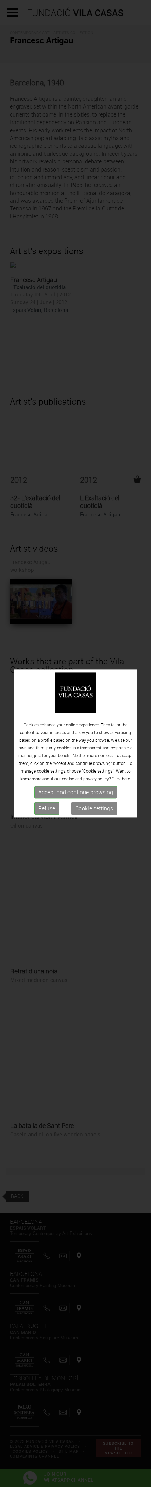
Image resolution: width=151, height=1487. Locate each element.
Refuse (46, 808)
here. (126, 778)
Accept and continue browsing (75, 792)
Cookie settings (94, 808)
